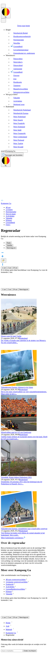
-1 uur (4, 268)
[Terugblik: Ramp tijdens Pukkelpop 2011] (19, 475)
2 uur (9, 268)
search (3, 151)
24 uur (15, 268)
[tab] (27, 243)
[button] (24, 265)
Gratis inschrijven (30, 651)
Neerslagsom (23, 289)
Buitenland (23, 338)
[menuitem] (27, 41)
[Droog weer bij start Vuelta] (19, 334)
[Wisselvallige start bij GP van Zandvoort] (19, 430)
